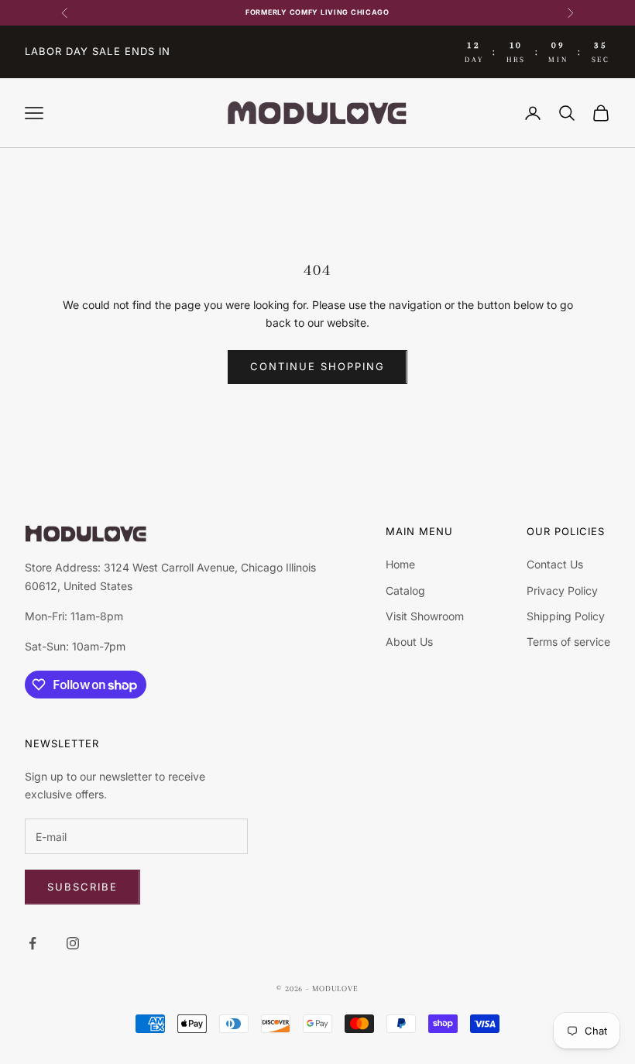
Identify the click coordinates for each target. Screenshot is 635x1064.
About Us (409, 641)
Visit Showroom (425, 616)
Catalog (405, 590)
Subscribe (82, 886)
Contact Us (555, 564)
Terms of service (568, 641)
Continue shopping (317, 366)
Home (400, 564)
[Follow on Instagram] (73, 943)
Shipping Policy (566, 616)
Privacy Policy (562, 590)
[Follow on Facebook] (32, 943)
